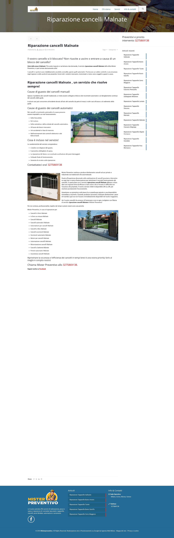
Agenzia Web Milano (108, 531)
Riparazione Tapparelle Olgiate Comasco (134, 133)
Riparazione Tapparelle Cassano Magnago (131, 126)
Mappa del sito (121, 531)
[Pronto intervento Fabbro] (34, 9)
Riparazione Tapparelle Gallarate (131, 56)
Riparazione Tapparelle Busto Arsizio (133, 63)
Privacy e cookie (133, 531)
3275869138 (115, 506)
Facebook (42, 269)
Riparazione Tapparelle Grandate (131, 140)
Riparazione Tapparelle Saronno (131, 107)
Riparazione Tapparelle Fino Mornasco (133, 147)
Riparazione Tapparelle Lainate (134, 101)
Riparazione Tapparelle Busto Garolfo (133, 75)
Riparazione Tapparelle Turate (134, 69)
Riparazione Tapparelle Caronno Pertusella (131, 88)
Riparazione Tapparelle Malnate (134, 120)
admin (41, 50)
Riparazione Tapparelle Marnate (131, 114)
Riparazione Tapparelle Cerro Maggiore (133, 82)
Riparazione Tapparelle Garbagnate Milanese (131, 95)
